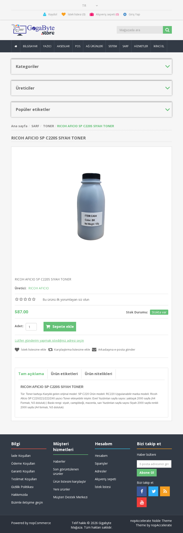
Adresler (101, 471)
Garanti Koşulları (23, 471)
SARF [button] (126, 46)
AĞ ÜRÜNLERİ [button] (94, 46)
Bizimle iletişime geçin (27, 502)
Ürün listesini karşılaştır (69, 481)
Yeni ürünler (61, 489)
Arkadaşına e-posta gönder (116, 349)
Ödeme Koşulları (23, 463)
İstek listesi (103, 487)
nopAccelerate (161, 525)
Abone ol (146, 472)
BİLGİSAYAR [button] (30, 46)
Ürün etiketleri (64, 373)
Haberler (59, 461)
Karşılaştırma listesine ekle (72, 349)
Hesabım (101, 455)
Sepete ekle (63, 326)
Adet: (19, 326)
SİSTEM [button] (112, 46)
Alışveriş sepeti (105, 479)
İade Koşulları (21, 455)
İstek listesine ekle (33, 349)
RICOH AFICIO (38, 288)
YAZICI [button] (47, 46)
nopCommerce (40, 523)
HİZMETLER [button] (141, 46)
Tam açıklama (31, 373)
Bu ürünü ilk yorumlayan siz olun (66, 299)
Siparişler (101, 463)
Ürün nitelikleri (98, 373)
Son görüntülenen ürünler (66, 471)
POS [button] (77, 46)
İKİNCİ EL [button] (159, 46)
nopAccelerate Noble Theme (151, 521)
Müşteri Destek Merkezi (70, 497)
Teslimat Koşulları (24, 479)
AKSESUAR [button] (63, 46)
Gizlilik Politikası (22, 487)
